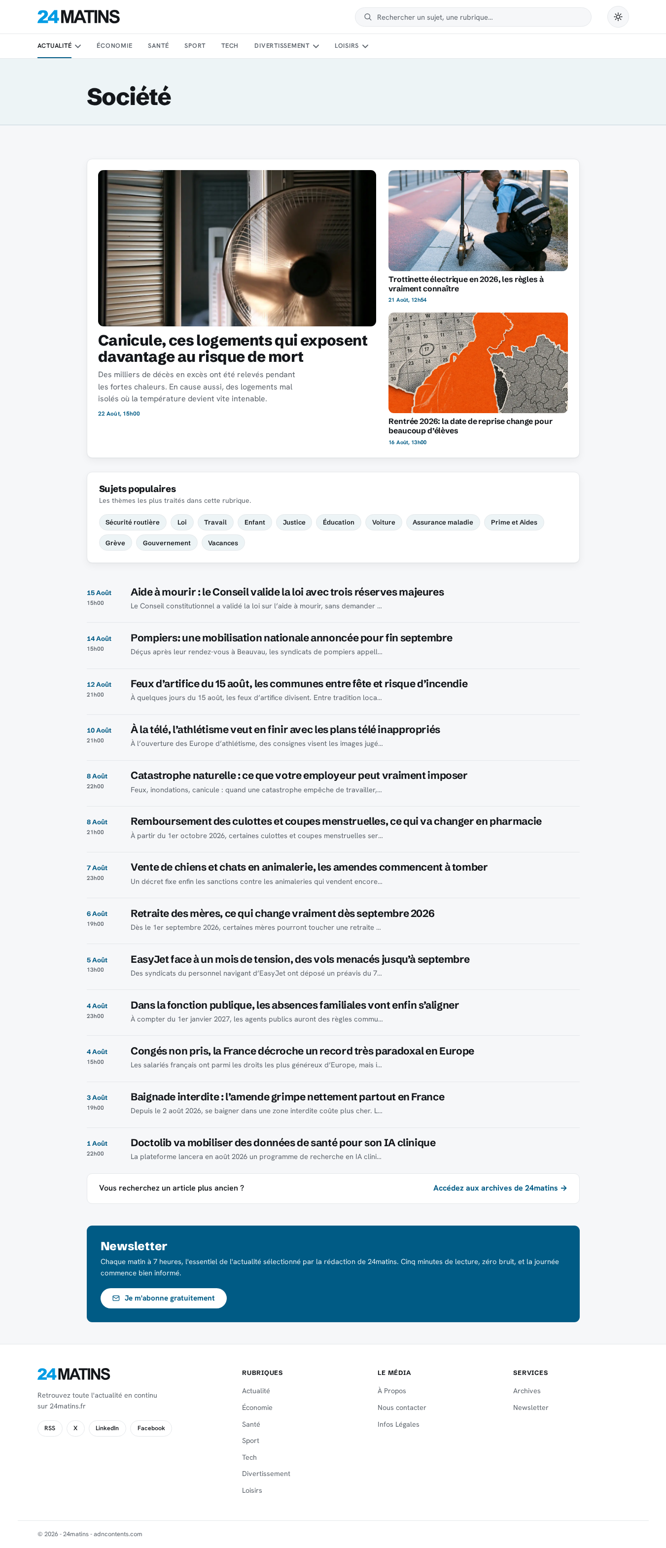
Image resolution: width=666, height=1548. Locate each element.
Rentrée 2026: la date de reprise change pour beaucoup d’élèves (470, 426)
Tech (230, 45)
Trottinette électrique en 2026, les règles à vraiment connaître (465, 284)
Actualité (54, 45)
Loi (182, 522)
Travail (215, 522)
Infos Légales (399, 1424)
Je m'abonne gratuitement (170, 1298)
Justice (294, 522)
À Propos (392, 1390)
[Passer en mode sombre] (618, 17)
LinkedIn (107, 1428)
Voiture (383, 522)
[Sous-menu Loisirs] (365, 46)
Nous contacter (402, 1407)
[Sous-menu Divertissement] (315, 46)
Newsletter (531, 1407)
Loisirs (347, 45)
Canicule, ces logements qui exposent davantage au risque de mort (232, 348)
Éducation (338, 522)
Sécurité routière (132, 522)
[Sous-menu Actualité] (78, 46)
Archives (527, 1390)
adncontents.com (118, 1534)
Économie (114, 45)
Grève (115, 543)
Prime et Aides (514, 522)
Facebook (151, 1428)
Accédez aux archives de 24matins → (500, 1188)
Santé (158, 45)
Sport (195, 45)
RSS (49, 1428)
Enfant (255, 522)
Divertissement (282, 45)
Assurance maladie (443, 522)
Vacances (223, 543)
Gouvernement (167, 543)
